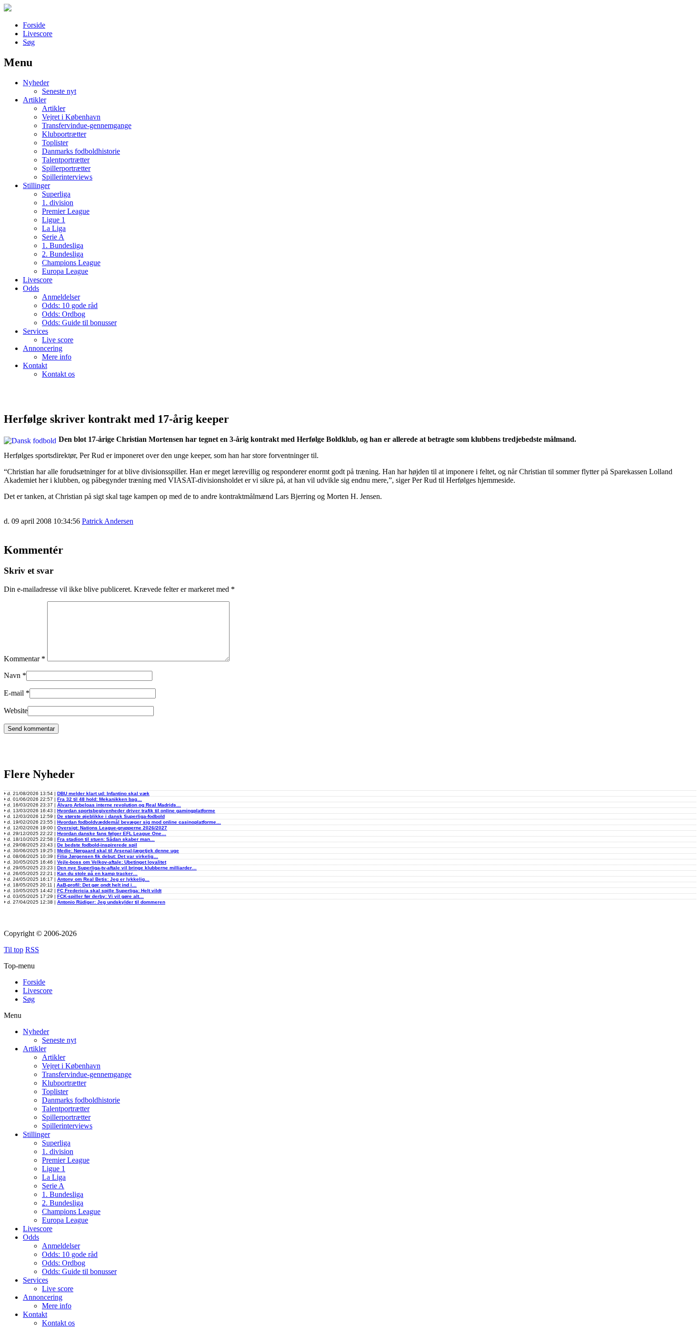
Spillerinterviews (67, 177)
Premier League (66, 211)
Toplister (55, 143)
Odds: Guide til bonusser (79, 323)
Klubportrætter (64, 134)
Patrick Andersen (107, 521)
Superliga (56, 194)
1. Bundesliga (62, 245)
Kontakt (35, 365)
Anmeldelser (61, 297)
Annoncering (42, 348)
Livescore (37, 34)
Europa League (65, 271)
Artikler (34, 100)
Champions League (71, 263)
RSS (32, 950)
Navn (12, 675)
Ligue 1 (53, 220)
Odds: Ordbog (63, 314)
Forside (34, 25)
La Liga (54, 228)
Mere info (56, 357)
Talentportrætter (66, 160)
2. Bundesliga (62, 254)
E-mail (14, 693)
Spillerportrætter (66, 168)
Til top (13, 950)
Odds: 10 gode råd (70, 305)
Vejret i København (71, 117)
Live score (57, 340)
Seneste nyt (59, 91)
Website (16, 711)
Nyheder (36, 83)
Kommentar (24, 659)
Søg (29, 42)
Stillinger (36, 185)
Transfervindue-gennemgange (86, 125)
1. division (57, 203)
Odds (31, 288)
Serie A (53, 237)
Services (35, 331)
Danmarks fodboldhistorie (81, 151)
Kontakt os (58, 374)
